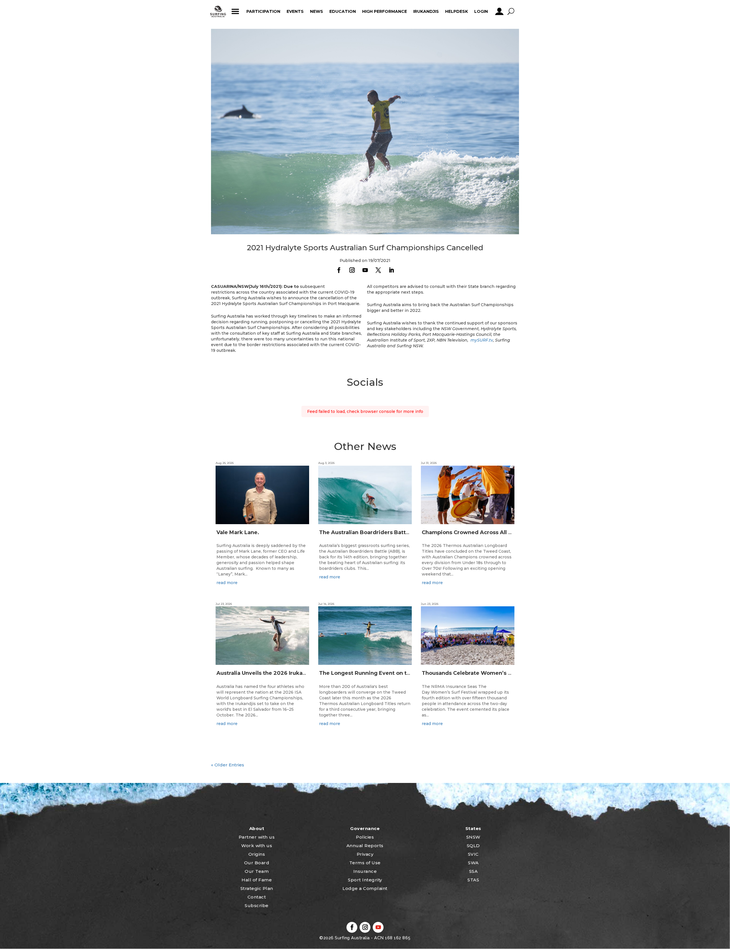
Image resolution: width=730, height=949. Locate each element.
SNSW (473, 837)
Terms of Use (365, 862)
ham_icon (235, 11)
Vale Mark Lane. (237, 532)
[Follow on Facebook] (338, 270)
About (256, 828)
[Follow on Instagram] (351, 270)
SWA (473, 862)
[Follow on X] (378, 270)
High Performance (384, 11)
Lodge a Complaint (365, 888)
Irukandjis (426, 11)
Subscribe (257, 905)
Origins (256, 854)
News (316, 11)
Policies (365, 837)
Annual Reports (365, 845)
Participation (263, 11)
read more (227, 582)
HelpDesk (456, 11)
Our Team (257, 871)
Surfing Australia (352, 937)
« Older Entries (227, 765)
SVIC (473, 854)
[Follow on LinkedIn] (391, 270)
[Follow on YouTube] (365, 270)
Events (295, 11)
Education (342, 11)
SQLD (473, 845)
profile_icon (499, 11)
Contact (257, 897)
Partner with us (257, 837)
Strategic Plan (256, 888)
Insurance (365, 871)
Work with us (256, 845)
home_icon (218, 11)
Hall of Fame (257, 880)
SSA (473, 871)
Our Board (256, 862)
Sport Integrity (365, 880)
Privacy (365, 854)
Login (481, 11)
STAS (473, 880)
